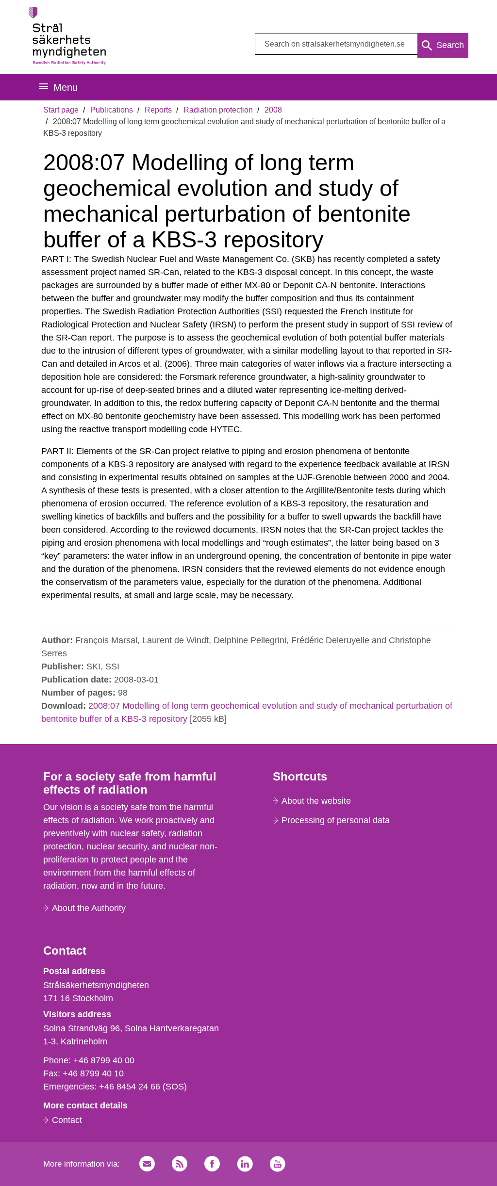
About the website (316, 801)
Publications (111, 110)
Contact (67, 1120)
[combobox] (361, 44)
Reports (158, 110)
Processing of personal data (336, 820)
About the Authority (89, 908)
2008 (273, 110)
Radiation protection (218, 110)
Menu (65, 87)
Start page (61, 110)
